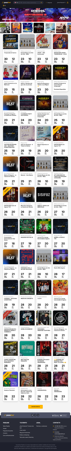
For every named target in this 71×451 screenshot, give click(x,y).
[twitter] (38, 415)
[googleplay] (55, 415)
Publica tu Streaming (24, 435)
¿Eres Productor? (61, 2)
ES (5, 5)
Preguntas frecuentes (8, 430)
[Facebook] (32, 415)
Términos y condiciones (41, 426)
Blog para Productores (25, 432)
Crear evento (23, 430)
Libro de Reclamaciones (8, 435)
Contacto (5, 433)
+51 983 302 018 (59, 426)
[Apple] (63, 415)
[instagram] (35, 415)
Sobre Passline (6, 426)
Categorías (49, 2)
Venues (4, 428)
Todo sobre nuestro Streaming (26, 437)
